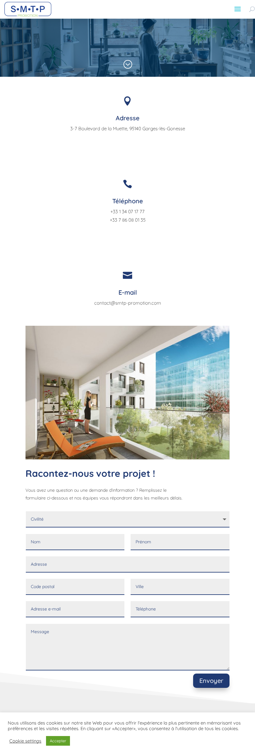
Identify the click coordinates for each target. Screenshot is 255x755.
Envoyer (211, 680)
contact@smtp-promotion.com (127, 303)
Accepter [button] (58, 740)
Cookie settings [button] (25, 741)
